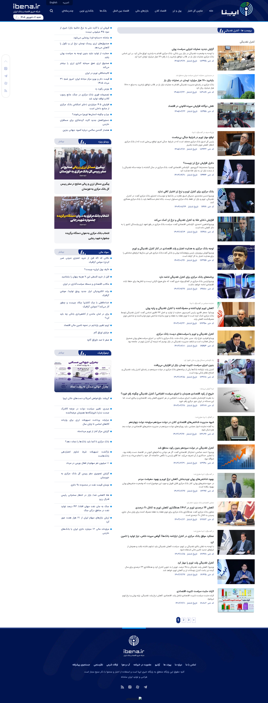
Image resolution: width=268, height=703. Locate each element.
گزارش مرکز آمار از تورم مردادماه (93, 431)
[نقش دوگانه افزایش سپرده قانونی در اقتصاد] (236, 115)
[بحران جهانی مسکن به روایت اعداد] (83, 376)
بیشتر (59, 141)
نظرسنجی (98, 665)
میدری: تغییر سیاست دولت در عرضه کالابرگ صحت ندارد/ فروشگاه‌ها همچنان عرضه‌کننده (85, 411)
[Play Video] (83, 163)
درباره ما (178, 665)
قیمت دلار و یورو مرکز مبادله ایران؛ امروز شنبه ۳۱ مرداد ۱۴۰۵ (84, 81)
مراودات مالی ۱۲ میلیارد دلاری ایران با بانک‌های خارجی (85, 531)
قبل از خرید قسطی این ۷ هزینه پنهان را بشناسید (85, 277)
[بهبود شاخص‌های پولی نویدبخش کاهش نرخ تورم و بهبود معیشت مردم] (236, 485)
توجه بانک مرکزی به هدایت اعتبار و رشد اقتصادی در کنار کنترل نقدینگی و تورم (173, 249)
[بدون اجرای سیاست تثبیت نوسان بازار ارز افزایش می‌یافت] (236, 371)
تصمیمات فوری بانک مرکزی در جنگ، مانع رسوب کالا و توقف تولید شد (84, 97)
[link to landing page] (237, 9)
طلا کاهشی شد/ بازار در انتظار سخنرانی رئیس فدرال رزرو (85, 497)
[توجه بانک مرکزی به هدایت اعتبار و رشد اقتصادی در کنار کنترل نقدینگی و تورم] (236, 257)
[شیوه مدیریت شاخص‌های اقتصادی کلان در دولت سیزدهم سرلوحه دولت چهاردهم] (236, 428)
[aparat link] (5, 83)
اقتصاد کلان (160, 11)
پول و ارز (177, 11)
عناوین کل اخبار (195, 11)
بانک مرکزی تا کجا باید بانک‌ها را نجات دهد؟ (87, 442)
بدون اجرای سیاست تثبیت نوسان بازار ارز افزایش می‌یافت (184, 365)
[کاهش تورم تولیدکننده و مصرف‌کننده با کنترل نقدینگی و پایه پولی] (236, 314)
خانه (211, 11)
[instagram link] (5, 68)
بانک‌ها (103, 11)
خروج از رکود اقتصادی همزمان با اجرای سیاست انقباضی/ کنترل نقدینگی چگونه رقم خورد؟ (167, 394)
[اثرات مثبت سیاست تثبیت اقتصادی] (236, 600)
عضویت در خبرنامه (142, 665)
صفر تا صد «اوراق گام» (98, 340)
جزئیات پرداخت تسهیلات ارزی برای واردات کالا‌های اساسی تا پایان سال (85, 422)
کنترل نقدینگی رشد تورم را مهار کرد (196, 563)
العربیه (66, 2)
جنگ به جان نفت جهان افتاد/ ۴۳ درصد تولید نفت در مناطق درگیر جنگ (85, 508)
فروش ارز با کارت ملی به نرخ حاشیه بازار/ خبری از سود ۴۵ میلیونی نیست (84, 30)
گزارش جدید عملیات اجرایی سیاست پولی (193, 49)
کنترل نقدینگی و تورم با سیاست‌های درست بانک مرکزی (185, 334)
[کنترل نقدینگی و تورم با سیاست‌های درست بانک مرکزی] (236, 343)
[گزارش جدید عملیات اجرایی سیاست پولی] (236, 58)
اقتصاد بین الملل (121, 11)
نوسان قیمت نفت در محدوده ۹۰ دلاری (90, 485)
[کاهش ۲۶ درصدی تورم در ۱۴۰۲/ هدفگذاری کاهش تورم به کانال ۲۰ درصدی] (236, 513)
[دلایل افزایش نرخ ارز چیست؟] (236, 172)
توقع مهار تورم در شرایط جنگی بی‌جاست (193, 137)
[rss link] (5, 90)
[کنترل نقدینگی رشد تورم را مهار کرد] (236, 571)
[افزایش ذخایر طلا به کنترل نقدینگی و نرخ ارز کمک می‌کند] (236, 229)
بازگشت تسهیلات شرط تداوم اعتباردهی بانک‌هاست (85, 454)
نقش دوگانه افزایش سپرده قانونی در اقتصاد (191, 106)
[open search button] (51, 10)
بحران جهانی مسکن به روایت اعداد (89, 387)
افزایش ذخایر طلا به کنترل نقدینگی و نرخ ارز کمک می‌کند (184, 220)
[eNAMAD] (134, 699)
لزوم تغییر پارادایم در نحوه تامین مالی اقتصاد (86, 325)
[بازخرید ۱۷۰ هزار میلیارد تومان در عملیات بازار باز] (236, 86)
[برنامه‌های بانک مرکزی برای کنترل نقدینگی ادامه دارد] (236, 286)
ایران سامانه (127, 677)
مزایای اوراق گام (101, 333)
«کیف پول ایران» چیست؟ (96, 269)
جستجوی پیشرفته (81, 665)
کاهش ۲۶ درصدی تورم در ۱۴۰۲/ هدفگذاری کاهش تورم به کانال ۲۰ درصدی (174, 508)
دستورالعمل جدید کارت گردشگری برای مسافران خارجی (84, 122)
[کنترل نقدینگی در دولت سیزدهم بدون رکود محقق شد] (236, 456)
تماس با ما (191, 665)
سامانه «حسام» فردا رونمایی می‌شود (91, 38)
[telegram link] (5, 76)
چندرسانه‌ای (67, 11)
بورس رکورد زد (102, 89)
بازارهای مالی (141, 11)
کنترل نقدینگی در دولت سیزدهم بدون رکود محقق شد (186, 448)
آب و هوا (126, 665)
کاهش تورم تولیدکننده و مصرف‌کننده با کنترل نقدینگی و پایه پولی (180, 308)
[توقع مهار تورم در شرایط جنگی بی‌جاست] (236, 143)
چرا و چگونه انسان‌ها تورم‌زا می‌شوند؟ (90, 114)
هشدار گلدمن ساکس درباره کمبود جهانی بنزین (86, 130)
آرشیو (157, 665)
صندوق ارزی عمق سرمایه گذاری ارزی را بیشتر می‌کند (84, 65)
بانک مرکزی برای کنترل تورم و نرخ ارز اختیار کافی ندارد (186, 192)
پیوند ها (167, 665)
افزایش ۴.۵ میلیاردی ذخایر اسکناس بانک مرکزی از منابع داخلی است (84, 106)
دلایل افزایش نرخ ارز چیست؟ (198, 163)
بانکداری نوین (86, 11)
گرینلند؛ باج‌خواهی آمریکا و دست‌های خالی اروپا (86, 398)
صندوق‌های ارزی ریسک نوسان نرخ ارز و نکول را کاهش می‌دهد (84, 45)
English (53, 2)
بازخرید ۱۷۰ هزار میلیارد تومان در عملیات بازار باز (189, 80)
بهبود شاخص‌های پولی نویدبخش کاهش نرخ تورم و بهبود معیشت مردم (176, 479)
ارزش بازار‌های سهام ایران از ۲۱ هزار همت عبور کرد (85, 520)
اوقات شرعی (112, 665)
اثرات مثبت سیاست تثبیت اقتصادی (195, 591)
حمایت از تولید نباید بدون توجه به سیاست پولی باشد (84, 55)
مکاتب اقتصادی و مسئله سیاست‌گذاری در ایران (86, 284)
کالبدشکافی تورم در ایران (97, 73)
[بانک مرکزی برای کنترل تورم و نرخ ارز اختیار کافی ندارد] (236, 200)
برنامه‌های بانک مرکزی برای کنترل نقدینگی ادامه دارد (186, 277)
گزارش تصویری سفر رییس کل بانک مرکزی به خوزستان (85, 476)
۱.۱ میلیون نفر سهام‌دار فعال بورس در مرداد (87, 463)
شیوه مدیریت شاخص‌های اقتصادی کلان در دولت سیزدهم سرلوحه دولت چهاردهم (171, 422)
